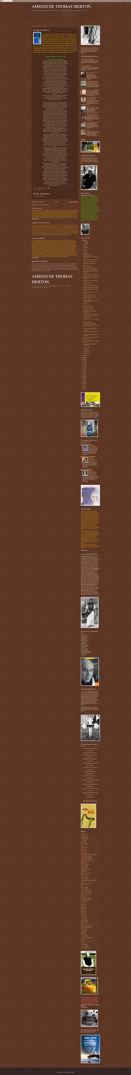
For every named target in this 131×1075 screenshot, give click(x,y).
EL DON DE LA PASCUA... (91, 114)
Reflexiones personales (85, 925)
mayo (84, 247)
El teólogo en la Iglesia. (87, 283)
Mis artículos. (83, 901)
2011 (83, 361)
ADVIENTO (83, 837)
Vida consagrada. (84, 947)
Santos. (82, 934)
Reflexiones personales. (85, 927)
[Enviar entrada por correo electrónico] (48, 187)
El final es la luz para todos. (88, 309)
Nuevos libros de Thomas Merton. (89, 261)
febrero (84, 242)
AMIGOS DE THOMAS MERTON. (62, 6)
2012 (83, 363)
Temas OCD (83, 935)
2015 (83, 368)
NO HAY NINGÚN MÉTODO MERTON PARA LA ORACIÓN (92, 82)
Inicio (56, 202)
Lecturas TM (39, 189)
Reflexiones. (83, 928)
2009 (83, 357)
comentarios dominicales (86, 859)
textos (82, 942)
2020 (83, 378)
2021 (83, 380)
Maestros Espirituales (85, 892)
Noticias (82, 909)
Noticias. (82, 911)
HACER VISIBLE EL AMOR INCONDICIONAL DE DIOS (92, 446)
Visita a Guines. (86, 265)
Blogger (72, 1072)
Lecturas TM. (83, 889)
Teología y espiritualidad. (86, 937)
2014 (83, 366)
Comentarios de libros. (85, 857)
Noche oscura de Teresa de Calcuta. (90, 314)
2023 (83, 383)
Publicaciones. (84, 921)
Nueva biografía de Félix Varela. (89, 296)
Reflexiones (83, 923)
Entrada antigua (73, 202)
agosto (84, 253)
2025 (83, 387)
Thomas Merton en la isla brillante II (90, 269)
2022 (83, 381)
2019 (83, 376)
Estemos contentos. (87, 305)
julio (84, 251)
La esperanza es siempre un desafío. (90, 285)
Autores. (82, 842)
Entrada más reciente (37, 202)
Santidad (82, 932)
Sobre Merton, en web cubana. (89, 263)
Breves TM (83, 849)
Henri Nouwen (83, 876)
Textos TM (83, 944)
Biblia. (82, 845)
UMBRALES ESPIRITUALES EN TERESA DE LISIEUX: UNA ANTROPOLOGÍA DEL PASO (92, 473)
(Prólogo (82, 833)
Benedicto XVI (84, 844)
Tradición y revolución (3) (86, 65)
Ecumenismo (83, 868)
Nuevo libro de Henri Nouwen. (89, 295)
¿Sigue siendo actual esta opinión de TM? (91, 73)
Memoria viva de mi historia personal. (90, 275)
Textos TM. (83, 946)
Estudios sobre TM (84, 873)
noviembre (85, 351)
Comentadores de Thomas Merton (87, 854)
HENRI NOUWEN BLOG (87, 444)
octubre (85, 349)
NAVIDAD (83, 908)
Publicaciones (83, 920)
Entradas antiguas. (84, 870)
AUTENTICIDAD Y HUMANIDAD (87, 59)
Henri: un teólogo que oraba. (88, 267)
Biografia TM (83, 847)
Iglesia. (82, 882)
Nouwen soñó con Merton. (88, 254)
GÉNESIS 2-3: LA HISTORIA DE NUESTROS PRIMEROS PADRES (92, 459)
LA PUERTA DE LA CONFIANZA (89, 456)
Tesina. (82, 939)
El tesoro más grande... (87, 321)
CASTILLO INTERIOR (86, 469)
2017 (83, 372)
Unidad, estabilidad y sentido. (92, 122)
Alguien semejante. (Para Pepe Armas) (90, 337)
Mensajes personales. (85, 897)
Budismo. (83, 850)
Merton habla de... (84, 899)
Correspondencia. (84, 861)
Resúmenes (83, 930)
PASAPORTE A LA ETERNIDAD (89, 323)
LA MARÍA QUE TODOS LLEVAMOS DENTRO (91, 98)
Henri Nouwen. (84, 878)
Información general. (85, 883)
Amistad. (85, 303)
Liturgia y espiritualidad (85, 890)
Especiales (83, 871)
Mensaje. (82, 896)
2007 (83, 240)
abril (84, 245)
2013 (83, 365)
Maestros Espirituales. (85, 894)
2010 (83, 359)
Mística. (82, 902)
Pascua (82, 913)
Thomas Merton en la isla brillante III (90, 273)
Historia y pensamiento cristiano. (87, 880)
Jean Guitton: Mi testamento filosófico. (90, 287)
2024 (83, 385)
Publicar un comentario (39, 196)
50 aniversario (83, 835)
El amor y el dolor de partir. (88, 307)
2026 (83, 389)
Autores (82, 840)
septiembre (85, 347)
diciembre (85, 353)
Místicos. (83, 904)
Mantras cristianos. (90, 106)
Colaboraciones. (84, 852)
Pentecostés (83, 915)
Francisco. (83, 875)
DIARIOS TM (83, 866)
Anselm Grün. (83, 838)
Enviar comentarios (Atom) (42, 204)
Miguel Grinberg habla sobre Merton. (90, 259)
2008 (83, 355)
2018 (83, 374)
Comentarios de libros (85, 856)
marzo (84, 243)
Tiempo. (88, 130)
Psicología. (83, 918)
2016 (83, 370)
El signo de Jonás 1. (87, 339)
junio (84, 249)
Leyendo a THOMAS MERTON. (92, 90)
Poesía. (82, 916)
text (81, 941)
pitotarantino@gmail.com (90, 1032)
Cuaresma (83, 863)
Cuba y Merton (84, 864)
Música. (82, 906)
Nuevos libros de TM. (87, 298)
